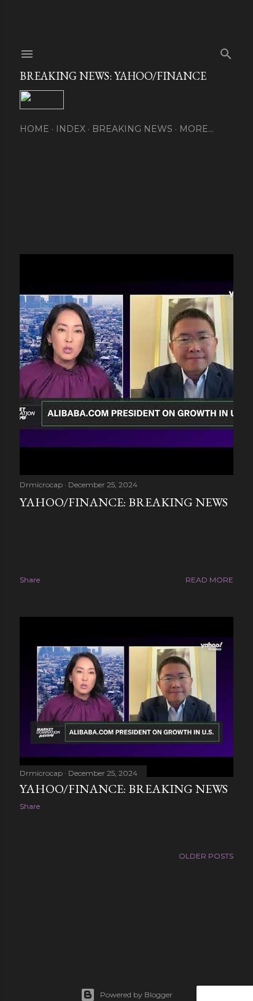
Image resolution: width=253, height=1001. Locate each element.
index (70, 128)
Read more (209, 579)
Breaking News (132, 128)
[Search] (226, 51)
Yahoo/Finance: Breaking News (124, 502)
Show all (200, 191)
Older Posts (206, 855)
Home (34, 128)
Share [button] (30, 579)
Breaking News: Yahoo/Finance (113, 76)
